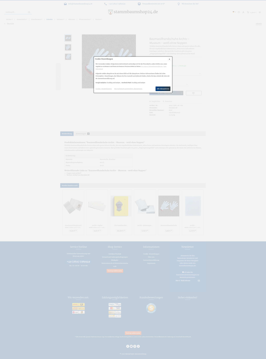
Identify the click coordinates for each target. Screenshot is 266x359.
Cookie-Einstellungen (104, 89)
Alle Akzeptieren (163, 89)
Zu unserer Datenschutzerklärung (152, 66)
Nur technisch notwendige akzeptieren (128, 89)
